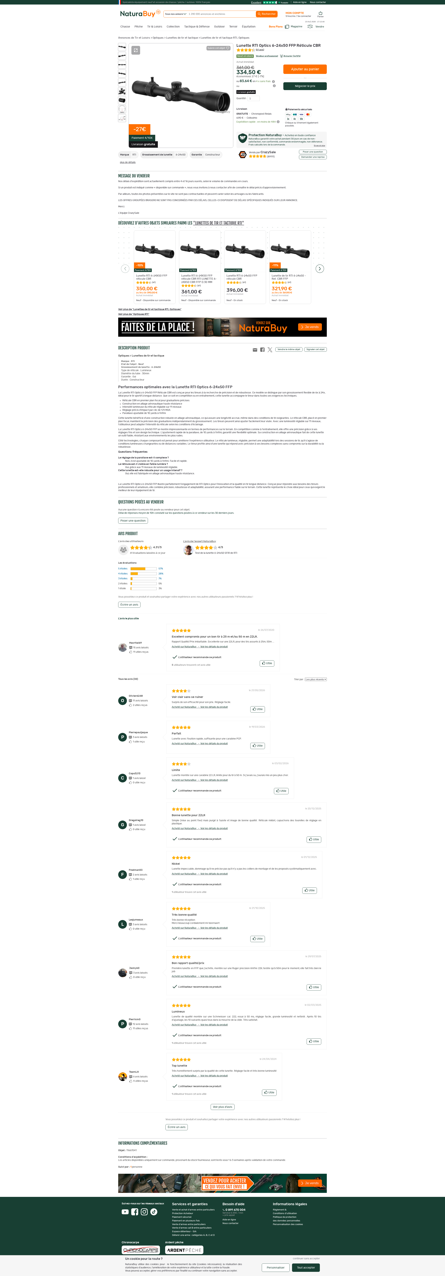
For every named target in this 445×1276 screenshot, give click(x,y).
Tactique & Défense (197, 26)
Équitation (249, 26)
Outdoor (219, 26)
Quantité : (242, 98)
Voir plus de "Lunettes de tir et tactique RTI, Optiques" (149, 309)
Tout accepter (306, 1267)
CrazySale (262, 152)
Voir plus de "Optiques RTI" (133, 314)
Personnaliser (276, 1267)
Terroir (233, 26)
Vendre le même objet (289, 349)
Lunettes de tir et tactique (182, 38)
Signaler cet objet (315, 349)
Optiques (158, 38)
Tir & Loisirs (154, 26)
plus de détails (128, 162)
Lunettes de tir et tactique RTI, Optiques (225, 38)
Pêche (139, 26)
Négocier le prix (305, 86)
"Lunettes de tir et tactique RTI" (218, 223)
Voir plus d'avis (222, 1107)
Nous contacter (318, 2)
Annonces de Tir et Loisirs (134, 38)
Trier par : (299, 679)
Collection (173, 26)
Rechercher (268, 14)
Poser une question (313, 152)
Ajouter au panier (305, 69)
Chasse (125, 26)
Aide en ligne (299, 2)
